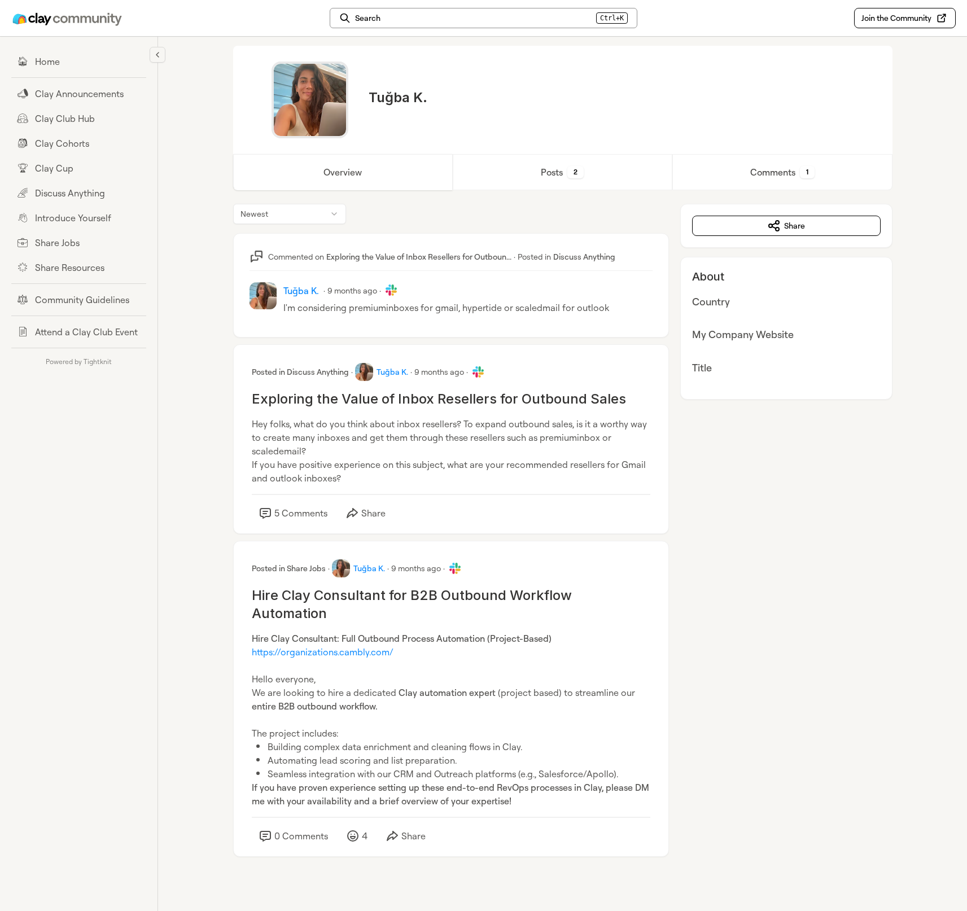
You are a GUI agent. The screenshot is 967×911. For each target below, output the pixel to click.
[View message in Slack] (391, 290)
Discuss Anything (584, 256)
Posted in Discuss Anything (300, 371)
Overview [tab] (342, 172)
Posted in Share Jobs (289, 568)
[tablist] (562, 172)
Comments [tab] (779, 172)
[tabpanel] (562, 541)
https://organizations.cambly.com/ (322, 652)
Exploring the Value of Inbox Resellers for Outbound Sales (439, 399)
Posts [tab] (559, 172)
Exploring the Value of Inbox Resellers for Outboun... (418, 256)
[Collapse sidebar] (157, 55)
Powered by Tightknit (79, 361)
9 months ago (352, 290)
